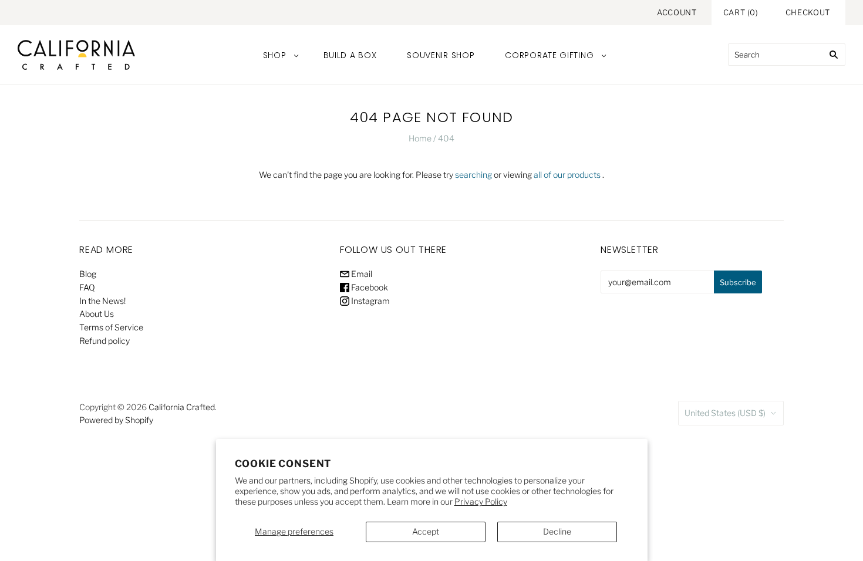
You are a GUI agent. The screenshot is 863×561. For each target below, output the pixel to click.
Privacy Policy (480, 501)
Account (677, 12)
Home (420, 138)
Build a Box (350, 55)
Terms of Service (111, 327)
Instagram (369, 301)
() (741, 12)
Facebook (368, 287)
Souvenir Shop (440, 55)
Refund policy (104, 341)
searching (473, 175)
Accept (425, 531)
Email (360, 274)
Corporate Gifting (549, 55)
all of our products (567, 175)
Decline (557, 531)
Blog (87, 274)
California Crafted (182, 407)
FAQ (87, 287)
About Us (96, 314)
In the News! (102, 301)
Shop (274, 55)
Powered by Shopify (116, 420)
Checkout (808, 12)
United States (725, 413)
